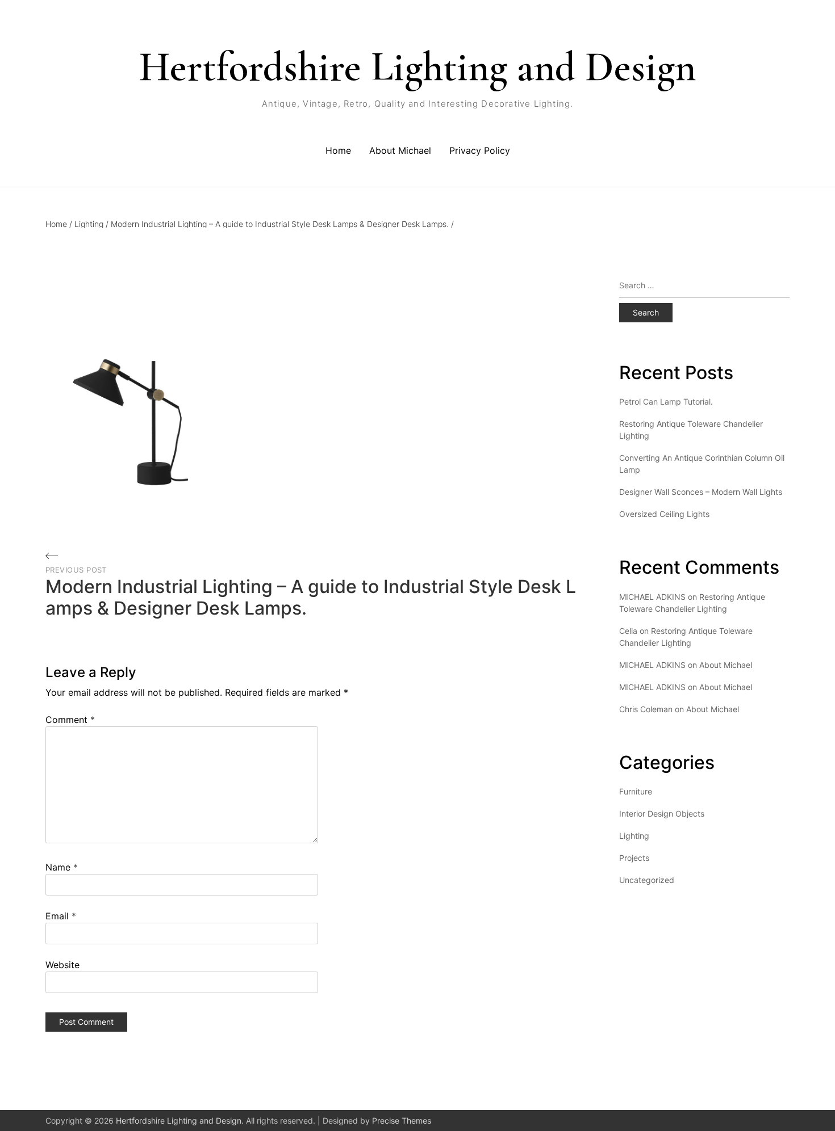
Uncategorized (646, 880)
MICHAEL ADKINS (652, 665)
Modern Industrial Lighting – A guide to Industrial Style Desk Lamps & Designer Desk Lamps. (282, 224)
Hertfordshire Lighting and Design (417, 67)
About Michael (400, 150)
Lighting (91, 224)
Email (60, 916)
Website (62, 964)
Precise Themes (401, 1120)
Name (61, 867)
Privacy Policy (479, 150)
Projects (634, 858)
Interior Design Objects (661, 813)
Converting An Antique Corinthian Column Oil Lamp (701, 463)
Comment (70, 719)
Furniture (635, 791)
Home (338, 150)
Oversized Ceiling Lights (664, 514)
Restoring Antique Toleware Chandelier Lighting (691, 429)
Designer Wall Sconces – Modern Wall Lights (700, 492)
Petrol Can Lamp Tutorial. (666, 401)
